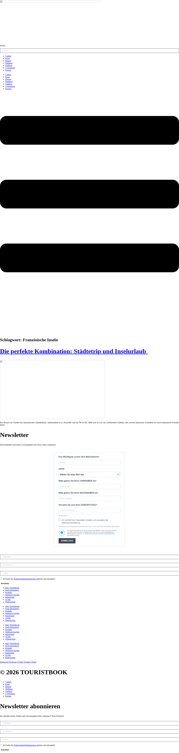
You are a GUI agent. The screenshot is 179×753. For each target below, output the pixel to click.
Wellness (9, 63)
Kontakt (8, 592)
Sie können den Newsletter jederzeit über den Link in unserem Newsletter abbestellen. (89, 526)
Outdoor (8, 65)
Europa (8, 70)
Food (7, 58)
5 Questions (10, 68)
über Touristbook (12, 588)
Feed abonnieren (12, 590)
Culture (8, 56)
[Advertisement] (89, 316)
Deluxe (8, 61)
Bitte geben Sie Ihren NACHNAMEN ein (78, 493)
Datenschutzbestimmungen (25, 579)
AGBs (8, 599)
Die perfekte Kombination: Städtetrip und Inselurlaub (74, 351)
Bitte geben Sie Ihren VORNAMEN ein (77, 481)
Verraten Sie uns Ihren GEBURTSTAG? (78, 505)
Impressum (9, 597)
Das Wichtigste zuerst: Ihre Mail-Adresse (79, 457)
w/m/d (61, 469)
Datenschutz (10, 602)
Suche (2, 45)
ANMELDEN (67, 541)
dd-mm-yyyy (63, 516)
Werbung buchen (12, 595)
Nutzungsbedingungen (108, 533)
